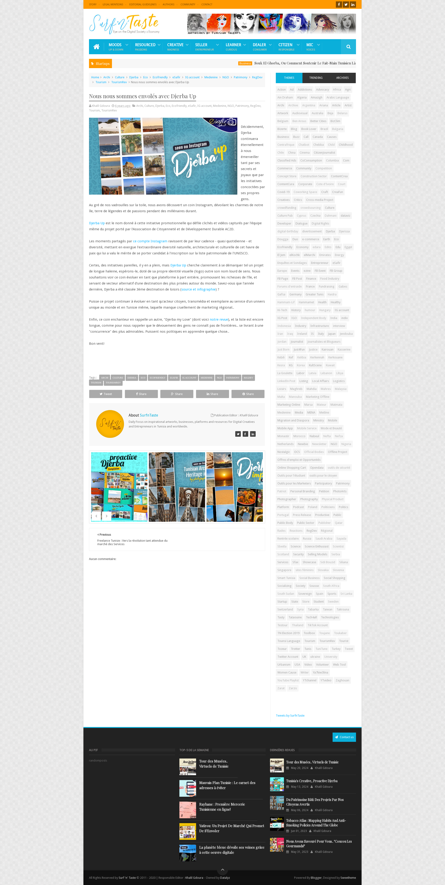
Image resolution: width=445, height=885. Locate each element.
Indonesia (284, 326)
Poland (312, 507)
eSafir (176, 77)
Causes (332, 137)
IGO (294, 318)
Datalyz (225, 877)
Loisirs (281, 389)
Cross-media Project (319, 200)
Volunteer (322, 664)
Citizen (287, 47)
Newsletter (319, 444)
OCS (297, 452)
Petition (324, 491)
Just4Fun (299, 349)
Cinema (305, 152)
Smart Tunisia (286, 578)
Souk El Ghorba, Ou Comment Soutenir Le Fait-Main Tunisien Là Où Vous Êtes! (282, 63)
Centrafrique (285, 144)
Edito (328, 247)
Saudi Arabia (323, 538)
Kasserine (344, 349)
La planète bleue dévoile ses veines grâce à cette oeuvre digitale (231, 850)
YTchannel (309, 680)
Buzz (296, 137)
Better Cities (318, 121)
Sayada (341, 538)
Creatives (283, 200)
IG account (192, 77)
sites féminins (305, 570)
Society (300, 586)
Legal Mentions (113, 4)
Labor (301, 373)
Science (296, 546)
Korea (301, 365)
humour (310, 310)
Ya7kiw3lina (320, 672)
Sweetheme (348, 877)
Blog (294, 129)
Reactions (296, 530)
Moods (116, 47)
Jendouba (346, 333)
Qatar (339, 523)
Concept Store (286, 176)
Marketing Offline (317, 396)
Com (346, 160)
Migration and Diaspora (293, 420)
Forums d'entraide (289, 286)
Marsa (308, 404)
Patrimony (240, 77)
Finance (311, 278)
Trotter (295, 649)
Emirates (325, 255)
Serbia (335, 554)
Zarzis (293, 688)
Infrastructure (319, 326)
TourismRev (119, 82)
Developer (284, 223)
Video (308, 664)
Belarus (342, 113)
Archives (342, 77)
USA (297, 664)
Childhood (346, 144)
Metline (324, 412)
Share (142, 394)
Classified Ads (286, 160)
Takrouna (343, 609)
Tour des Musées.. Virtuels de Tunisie (214, 763)
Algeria (302, 97)
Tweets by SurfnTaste (290, 715)
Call (306, 137)
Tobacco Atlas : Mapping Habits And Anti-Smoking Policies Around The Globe (316, 822)
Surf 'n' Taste (127, 877)
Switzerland (285, 609)
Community (188, 4)
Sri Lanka (346, 593)
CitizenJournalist (324, 152)
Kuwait (330, 365)
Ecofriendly (160, 77)
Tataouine (295, 617)
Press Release (302, 515)
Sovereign (305, 593)
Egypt (348, 247)
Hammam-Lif (286, 302)
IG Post (282, 318)
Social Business (309, 578)
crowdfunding (286, 207)
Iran (280, 333)
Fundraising (326, 286)
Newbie (303, 444)
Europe (282, 270)
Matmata (336, 404)
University (330, 656)
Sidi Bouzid (327, 562)
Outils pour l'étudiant (291, 475)
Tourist (343, 641)
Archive (293, 105)
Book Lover (308, 129)
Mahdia (312, 389)
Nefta (327, 436)
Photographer (286, 499)
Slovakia (323, 570)
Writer (305, 672)
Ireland (302, 333)
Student (319, 601)
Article (336, 105)
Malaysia (340, 389)
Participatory (323, 483)
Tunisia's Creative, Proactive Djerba (311, 781)
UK (304, 656)
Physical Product (332, 499)
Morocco (299, 436)
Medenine (211, 77)
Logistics (339, 381)
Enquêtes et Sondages (292, 263)
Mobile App (285, 428)
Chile (280, 152)
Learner (233, 47)
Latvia (312, 373)
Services (282, 562)
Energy (339, 255)
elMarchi (309, 255)
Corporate (305, 184)
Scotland (283, 554)
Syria (300, 609)
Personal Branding (302, 491)
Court (341, 184)
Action (281, 89)
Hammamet (306, 302)
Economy (302, 247)
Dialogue (302, 223)
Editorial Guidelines (142, 4)
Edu (338, 247)
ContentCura (285, 184)
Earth (326, 239)
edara (317, 247)
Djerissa (344, 231)
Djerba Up (97, 223)
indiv (344, 318)
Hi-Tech (282, 310)
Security (298, 554)
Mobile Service (307, 428)
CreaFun (337, 192)
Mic (310, 47)
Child (331, 144)
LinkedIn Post (286, 381)
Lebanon (326, 373)
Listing (303, 381)
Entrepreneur (319, 263)
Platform (283, 507)
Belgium (282, 121)
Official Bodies (314, 452)
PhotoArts (339, 491)
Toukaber (340, 633)
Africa (337, 89)
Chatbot (304, 144)
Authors (168, 4)
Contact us (346, 737)
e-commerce (310, 239)
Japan (332, 333)
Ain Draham (285, 97)
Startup (282, 601)
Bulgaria (337, 129)
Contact (206, 4)
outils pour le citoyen (323, 475)
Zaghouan (342, 680)
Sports (331, 593)
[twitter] (346, 4)
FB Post (297, 278)
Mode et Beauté (331, 428)
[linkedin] (353, 4)
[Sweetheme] (238, 434)
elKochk (294, 255)
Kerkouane (335, 357)
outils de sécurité (339, 467)
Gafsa (281, 294)
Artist (348, 105)
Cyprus (301, 215)
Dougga (282, 239)
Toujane (324, 633)
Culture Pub (285, 215)
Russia (307, 538)
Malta (281, 396)
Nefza (339, 436)
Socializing (284, 586)
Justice (313, 349)
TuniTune (321, 649)
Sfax (295, 562)
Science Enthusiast (317, 546)
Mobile (332, 420)
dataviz (345, 215)
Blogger (316, 877)
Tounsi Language (288, 641)
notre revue (219, 319)
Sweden (333, 601)
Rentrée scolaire (288, 538)
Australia (317, 113)
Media (299, 412)
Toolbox (309, 633)
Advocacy (322, 89)
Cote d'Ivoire (325, 184)
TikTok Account (318, 625)
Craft (324, 192)
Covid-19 (283, 192)
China (292, 152)
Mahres (326, 389)
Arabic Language (338, 97)
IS (312, 333)
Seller (204, 47)
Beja (330, 113)
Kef (291, 357)
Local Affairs (320, 381)
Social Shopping (334, 578)
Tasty (280, 617)
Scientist (338, 546)
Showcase (309, 562)
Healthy (335, 302)
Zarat (281, 688)
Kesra (281, 365)
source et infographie (198, 289)
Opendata (317, 467)
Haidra (332, 294)
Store (305, 601)
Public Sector (305, 523)
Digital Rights (320, 223)
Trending (316, 77)
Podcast (298, 507)
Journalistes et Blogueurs (323, 341)
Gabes (343, 286)
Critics (298, 200)
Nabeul (314, 436)
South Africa (331, 586)
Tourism (100, 82)
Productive (322, 515)
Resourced (145, 47)
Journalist (297, 341)
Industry (300, 326)
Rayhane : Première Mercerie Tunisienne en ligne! (222, 807)
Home (95, 77)
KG (291, 365)
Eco (145, 77)
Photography (309, 499)
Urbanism (283, 664)
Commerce (284, 168)
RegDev (257, 77)
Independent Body (313, 318)
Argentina (308, 105)
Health (322, 302)
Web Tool (339, 664)
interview (339, 326)
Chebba (318, 144)
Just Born (283, 349)
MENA (311, 412)
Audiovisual (300, 113)
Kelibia (301, 357)
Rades (281, 530)
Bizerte (282, 129)
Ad (292, 89)
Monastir (283, 436)
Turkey (336, 649)
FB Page (282, 278)
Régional (327, 530)
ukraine (315, 656)
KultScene (315, 365)
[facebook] (339, 4)
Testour (282, 625)
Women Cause (286, 672)
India (333, 318)
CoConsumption (311, 160)
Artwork (282, 113)
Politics (343, 507)
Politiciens (328, 507)
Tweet (108, 394)
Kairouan (328, 349)
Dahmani (331, 215)
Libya (339, 373)
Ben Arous (299, 121)
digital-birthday (287, 231)
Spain (319, 593)
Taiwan (327, 609)
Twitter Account (287, 656)
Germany (295, 294)
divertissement (312, 231)
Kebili (281, 357)
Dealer (260, 47)
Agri (348, 89)
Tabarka (313, 609)
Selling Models (317, 554)
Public (337, 515)
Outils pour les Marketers (294, 483)
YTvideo (326, 680)
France (310, 286)
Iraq (290, 333)
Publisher (324, 523)
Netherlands (285, 444)
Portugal (283, 515)
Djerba (133, 77)
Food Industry (329, 278)
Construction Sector (314, 176)
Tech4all (311, 617)
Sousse (314, 586)
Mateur (321, 404)
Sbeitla (281, 546)
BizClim (335, 121)
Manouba (295, 396)
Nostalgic (283, 452)
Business (211, 63)
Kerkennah (317, 357)
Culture (119, 77)
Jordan (281, 341)
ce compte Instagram (150, 241)
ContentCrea (339, 176)
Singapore (284, 570)
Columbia (332, 160)
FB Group (336, 270)
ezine (307, 270)
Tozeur (282, 649)
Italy (321, 333)
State (294, 601)
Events (295, 270)
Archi (106, 77)
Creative (175, 47)
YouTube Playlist (288, 680)
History (296, 310)
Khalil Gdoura (194, 877)
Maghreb (296, 389)
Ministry (318, 420)
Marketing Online (288, 404)
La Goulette (284, 373)
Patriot (281, 491)
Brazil (324, 129)
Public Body (285, 523)
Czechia (315, 215)
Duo (295, 239)
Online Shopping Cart (291, 467)
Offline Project (337, 452)
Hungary (325, 310)
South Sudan (285, 593)
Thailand (297, 625)
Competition (323, 168)
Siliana (343, 562)
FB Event (320, 270)
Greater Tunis (315, 294)
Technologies (330, 617)
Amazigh (316, 97)
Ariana (323, 105)
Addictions (305, 89)
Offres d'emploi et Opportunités (299, 459)
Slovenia (338, 570)
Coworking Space (305, 192)
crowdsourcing (311, 207)
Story (92, 4)
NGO (225, 77)
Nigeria (346, 444)
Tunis (307, 649)
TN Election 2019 (288, 633)
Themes (289, 77)
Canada (318, 137)
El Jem (281, 255)
